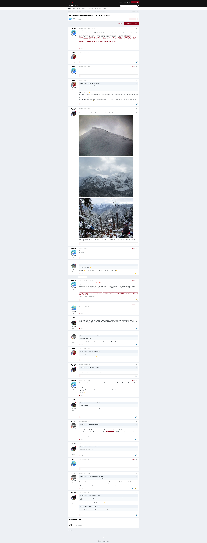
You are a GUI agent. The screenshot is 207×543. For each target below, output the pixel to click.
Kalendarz (78, 8)
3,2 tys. (74, 62)
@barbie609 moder (110, 431)
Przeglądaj (71, 5)
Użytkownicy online (97, 8)
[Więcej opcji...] (137, 28)
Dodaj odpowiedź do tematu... (81, 525)
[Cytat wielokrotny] (79, 48)
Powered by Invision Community (103, 541)
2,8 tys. (74, 271)
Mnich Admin (73, 262)
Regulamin (84, 8)
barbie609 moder (73, 109)
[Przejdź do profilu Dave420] (70, 19)
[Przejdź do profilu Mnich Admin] (73, 265)
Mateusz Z (73, 332)
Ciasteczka (110, 540)
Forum (69, 8)
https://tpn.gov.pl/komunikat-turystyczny (127, 452)
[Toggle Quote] (80, 83)
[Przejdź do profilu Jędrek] (73, 56)
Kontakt (105, 540)
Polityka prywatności (99, 540)
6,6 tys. (74, 328)
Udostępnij (125, 18)
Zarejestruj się (135, 2)
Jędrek (73, 52)
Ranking (104, 8)
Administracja (90, 8)
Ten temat (133, 5)
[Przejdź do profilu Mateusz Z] (73, 336)
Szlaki (80, 19)
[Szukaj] (137, 6)
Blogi (74, 8)
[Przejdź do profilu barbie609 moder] (73, 113)
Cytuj (82, 48)
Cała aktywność (78, 5)
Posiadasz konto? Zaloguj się (124, 2)
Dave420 (77, 18)
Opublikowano (84, 28)
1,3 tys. (74, 342)
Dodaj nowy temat (118, 23)
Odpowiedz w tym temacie (131, 23)
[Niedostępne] (106, 135)
